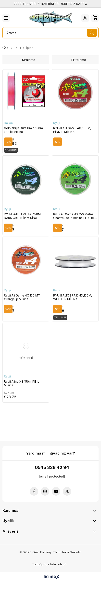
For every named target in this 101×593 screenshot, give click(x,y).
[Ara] (92, 33)
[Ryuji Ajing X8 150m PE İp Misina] (26, 346)
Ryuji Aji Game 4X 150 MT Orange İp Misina (22, 297)
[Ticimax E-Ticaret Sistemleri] (50, 577)
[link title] (34, 491)
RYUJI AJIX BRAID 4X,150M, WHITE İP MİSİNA (72, 297)
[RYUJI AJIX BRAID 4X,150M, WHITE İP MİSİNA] (75, 260)
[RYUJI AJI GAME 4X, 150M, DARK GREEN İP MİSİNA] (26, 179)
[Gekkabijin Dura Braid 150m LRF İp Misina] (26, 92)
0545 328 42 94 (52, 467)
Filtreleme (78, 60)
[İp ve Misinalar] (12, 48)
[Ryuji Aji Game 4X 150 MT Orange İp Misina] (26, 260)
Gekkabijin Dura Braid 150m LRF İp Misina (23, 130)
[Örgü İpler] (16, 48)
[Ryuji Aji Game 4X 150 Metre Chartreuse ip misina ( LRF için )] (75, 179)
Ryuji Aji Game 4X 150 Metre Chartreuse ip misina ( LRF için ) (74, 216)
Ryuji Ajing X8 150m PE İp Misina (21, 383)
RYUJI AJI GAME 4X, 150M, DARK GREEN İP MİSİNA (22, 216)
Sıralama (28, 60)
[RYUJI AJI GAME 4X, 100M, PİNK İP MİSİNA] (75, 92)
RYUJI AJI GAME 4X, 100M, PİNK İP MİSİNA (72, 130)
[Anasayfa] (7, 48)
